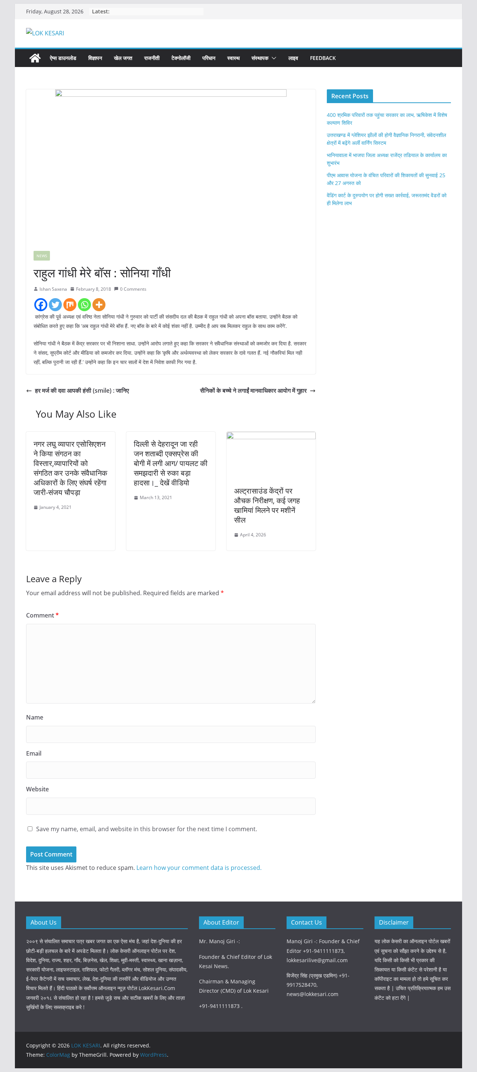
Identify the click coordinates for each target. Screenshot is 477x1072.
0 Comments (133, 289)
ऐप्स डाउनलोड (63, 57)
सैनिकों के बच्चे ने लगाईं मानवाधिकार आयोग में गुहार (253, 390)
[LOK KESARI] (35, 58)
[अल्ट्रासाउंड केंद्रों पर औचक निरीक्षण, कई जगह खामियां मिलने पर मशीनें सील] (271, 437)
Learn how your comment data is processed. (199, 868)
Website (37, 789)
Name (34, 717)
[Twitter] (55, 304)
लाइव (293, 57)
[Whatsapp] (84, 304)
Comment (42, 615)
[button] (272, 58)
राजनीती (151, 57)
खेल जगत (123, 57)
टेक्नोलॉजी (180, 57)
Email (33, 753)
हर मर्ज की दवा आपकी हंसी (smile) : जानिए (82, 390)
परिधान (208, 57)
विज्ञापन (95, 57)
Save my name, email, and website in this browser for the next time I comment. (146, 829)
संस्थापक (260, 57)
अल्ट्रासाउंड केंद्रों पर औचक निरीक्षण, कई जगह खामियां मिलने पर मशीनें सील (267, 505)
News (42, 255)
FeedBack (323, 57)
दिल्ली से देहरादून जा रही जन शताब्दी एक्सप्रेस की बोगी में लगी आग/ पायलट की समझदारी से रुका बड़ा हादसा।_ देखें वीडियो (171, 463)
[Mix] (69, 304)
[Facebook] (40, 304)
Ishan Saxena (53, 289)
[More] (98, 304)
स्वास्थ (233, 57)
